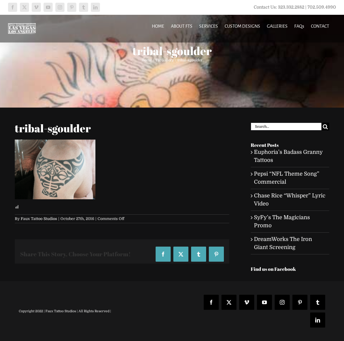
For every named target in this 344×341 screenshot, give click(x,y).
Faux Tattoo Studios (39, 218)
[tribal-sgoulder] (55, 143)
